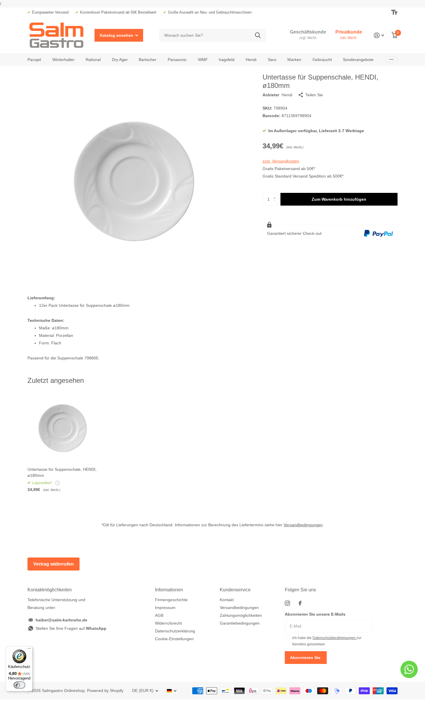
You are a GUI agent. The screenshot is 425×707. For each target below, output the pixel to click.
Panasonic (177, 59)
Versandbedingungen (303, 525)
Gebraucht (322, 59)
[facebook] (300, 603)
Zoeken (258, 35)
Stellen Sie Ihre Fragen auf (71, 628)
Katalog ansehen (117, 35)
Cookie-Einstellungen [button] (174, 638)
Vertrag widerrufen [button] (53, 564)
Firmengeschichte (171, 599)
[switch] (19, 685)
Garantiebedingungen (240, 623)
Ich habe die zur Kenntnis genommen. (326, 641)
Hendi (251, 59)
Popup (57, 483)
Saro (272, 59)
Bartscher (147, 59)
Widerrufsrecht (168, 623)
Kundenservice (235, 589)
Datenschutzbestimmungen (334, 638)
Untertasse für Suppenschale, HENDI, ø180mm (62, 472)
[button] (276, 194)
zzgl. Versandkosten (281, 161)
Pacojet (34, 59)
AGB (159, 615)
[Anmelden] (379, 35)
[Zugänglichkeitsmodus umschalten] (394, 12)
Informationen (169, 589)
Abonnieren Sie (305, 657)
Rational (93, 59)
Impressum (165, 607)
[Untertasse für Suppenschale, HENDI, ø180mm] (62, 427)
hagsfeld (226, 59)
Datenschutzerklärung (175, 631)
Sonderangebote (358, 59)
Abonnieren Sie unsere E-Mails (315, 614)
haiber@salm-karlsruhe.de (61, 620)
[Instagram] (287, 603)
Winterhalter (63, 59)
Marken (294, 59)
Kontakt (227, 599)
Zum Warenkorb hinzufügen (339, 199)
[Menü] (29, 649)
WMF (203, 59)
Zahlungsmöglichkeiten (241, 615)
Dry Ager (120, 59)
